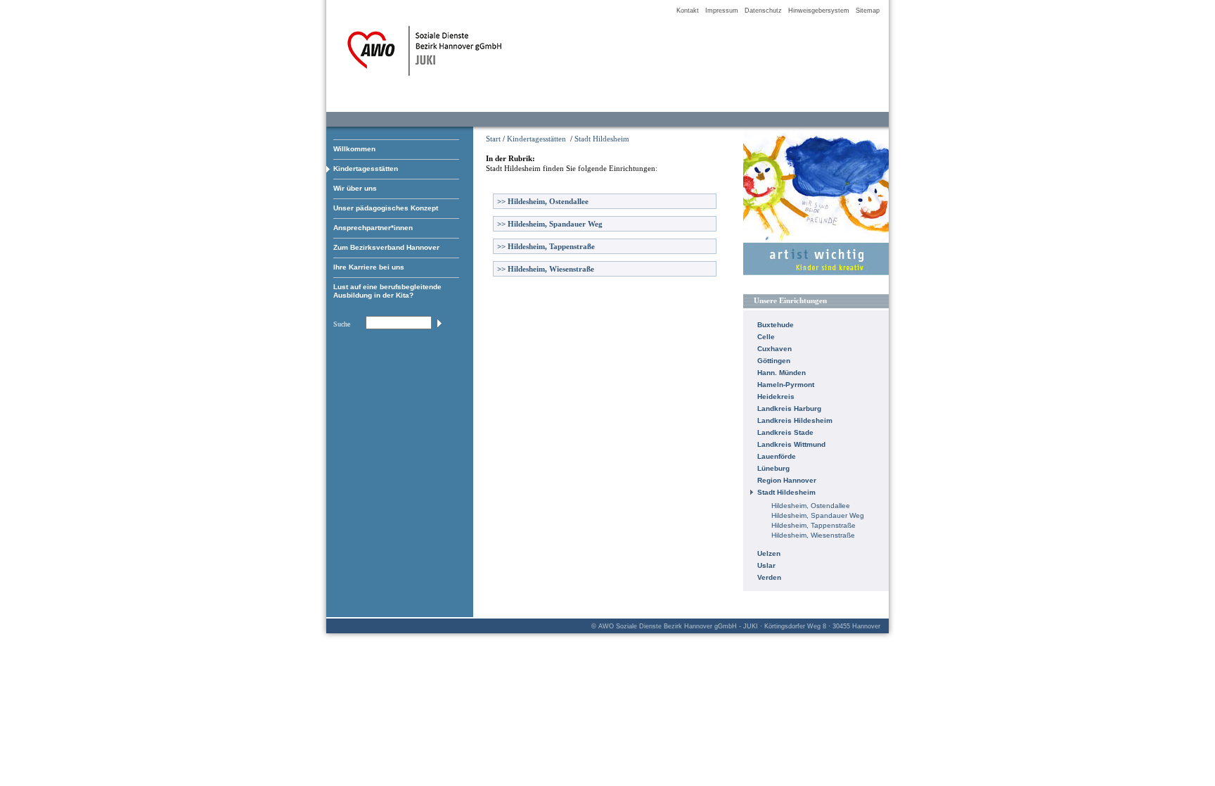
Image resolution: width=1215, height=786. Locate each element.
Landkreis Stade (785, 432)
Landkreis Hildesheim (794, 420)
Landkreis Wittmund (791, 444)
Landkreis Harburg (789, 408)
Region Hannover (786, 480)
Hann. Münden (781, 372)
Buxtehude (775, 325)
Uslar (766, 565)
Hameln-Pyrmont (785, 384)
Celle (766, 337)
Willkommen (354, 149)
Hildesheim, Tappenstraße (546, 246)
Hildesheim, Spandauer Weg (550, 224)
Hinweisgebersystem (818, 10)
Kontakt (687, 10)
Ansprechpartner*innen (373, 228)
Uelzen (768, 553)
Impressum (721, 10)
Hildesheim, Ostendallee (543, 201)
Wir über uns (355, 188)
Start (493, 138)
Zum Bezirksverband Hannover (386, 247)
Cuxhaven (774, 349)
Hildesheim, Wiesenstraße (545, 269)
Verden (769, 577)
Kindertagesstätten (365, 168)
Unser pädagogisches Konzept (385, 208)
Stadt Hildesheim (601, 138)
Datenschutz (763, 10)
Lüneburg (773, 468)
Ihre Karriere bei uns (368, 267)
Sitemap (868, 10)
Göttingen (773, 361)
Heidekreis (776, 396)
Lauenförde (776, 456)
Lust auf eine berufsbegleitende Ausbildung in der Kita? (387, 291)
